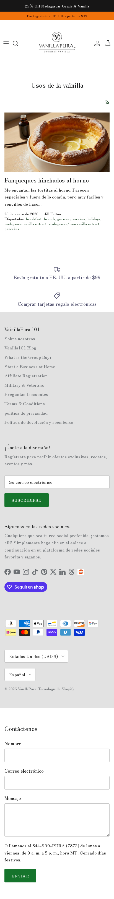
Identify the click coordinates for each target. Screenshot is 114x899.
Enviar (20, 876)
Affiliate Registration (26, 375)
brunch (49, 218)
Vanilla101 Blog (20, 347)
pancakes (11, 228)
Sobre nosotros (19, 338)
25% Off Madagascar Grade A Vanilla (57, 6)
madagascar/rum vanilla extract (74, 223)
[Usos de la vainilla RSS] (107, 102)
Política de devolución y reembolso (38, 422)
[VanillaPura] (57, 43)
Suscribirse (27, 500)
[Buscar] (18, 43)
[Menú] (6, 43)
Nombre (12, 743)
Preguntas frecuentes (26, 394)
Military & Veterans (24, 384)
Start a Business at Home (29, 366)
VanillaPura (27, 688)
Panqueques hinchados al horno (46, 179)
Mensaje (12, 798)
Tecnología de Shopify (56, 688)
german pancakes (71, 218)
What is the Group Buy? (27, 357)
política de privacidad (26, 412)
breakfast (34, 218)
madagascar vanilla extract (25, 223)
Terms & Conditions (24, 403)
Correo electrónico (24, 771)
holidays (93, 218)
